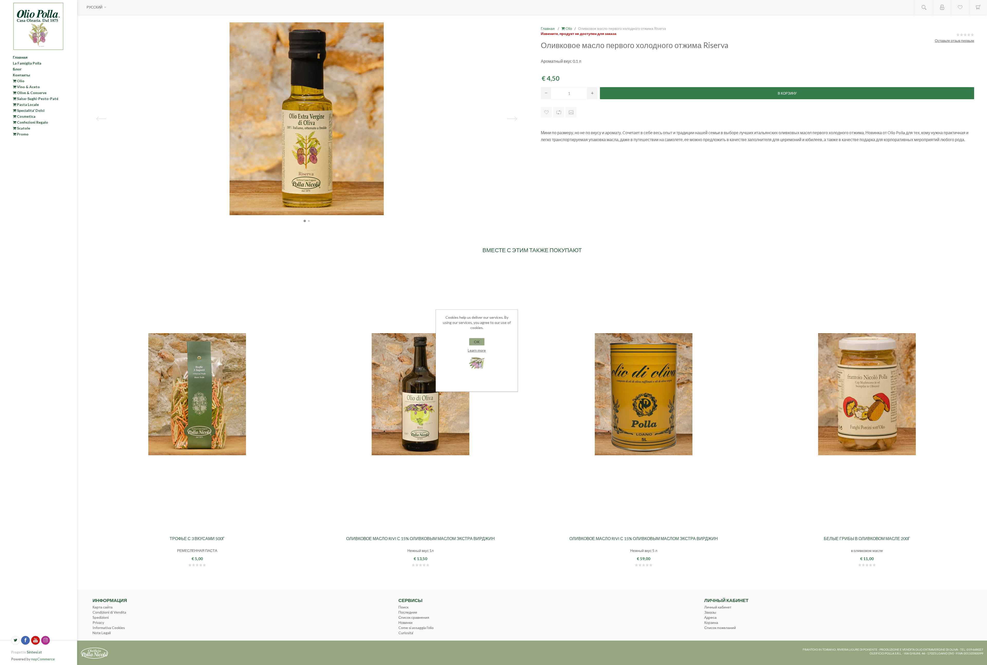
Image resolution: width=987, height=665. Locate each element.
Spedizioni (101, 617)
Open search (924, 7)
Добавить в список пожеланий (546, 112)
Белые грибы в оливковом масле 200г (867, 538)
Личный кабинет (717, 607)
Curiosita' (406, 633)
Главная (20, 57)
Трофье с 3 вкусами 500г (197, 538)
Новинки (405, 622)
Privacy (98, 622)
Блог (17, 69)
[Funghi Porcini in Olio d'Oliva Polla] (867, 394)
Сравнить (558, 112)
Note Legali (102, 633)
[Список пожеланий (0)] (960, 7)
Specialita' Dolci (30, 110)
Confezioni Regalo (32, 122)
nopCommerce (43, 659)
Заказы (710, 612)
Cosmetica (25, 116)
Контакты (21, 75)
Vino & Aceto (28, 87)
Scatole (23, 128)
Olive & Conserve (31, 92)
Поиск (403, 607)
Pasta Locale (27, 104)
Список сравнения (413, 617)
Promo (22, 134)
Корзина (711, 622)
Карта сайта (103, 607)
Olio (20, 81)
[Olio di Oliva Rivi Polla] (643, 394)
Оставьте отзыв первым (954, 40)
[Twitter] (15, 640)
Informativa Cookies (109, 627)
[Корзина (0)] (978, 7)
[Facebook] (25, 640)
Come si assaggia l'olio (416, 627)
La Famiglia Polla (27, 63)
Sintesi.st (34, 652)
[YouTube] (35, 640)
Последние (407, 612)
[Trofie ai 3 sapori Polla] (197, 394)
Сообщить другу (571, 112)
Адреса (710, 617)
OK (477, 342)
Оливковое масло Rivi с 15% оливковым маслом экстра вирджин (420, 538)
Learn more (477, 350)
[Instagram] (45, 640)
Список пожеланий (720, 627)
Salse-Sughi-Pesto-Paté (37, 98)
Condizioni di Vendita (109, 612)
